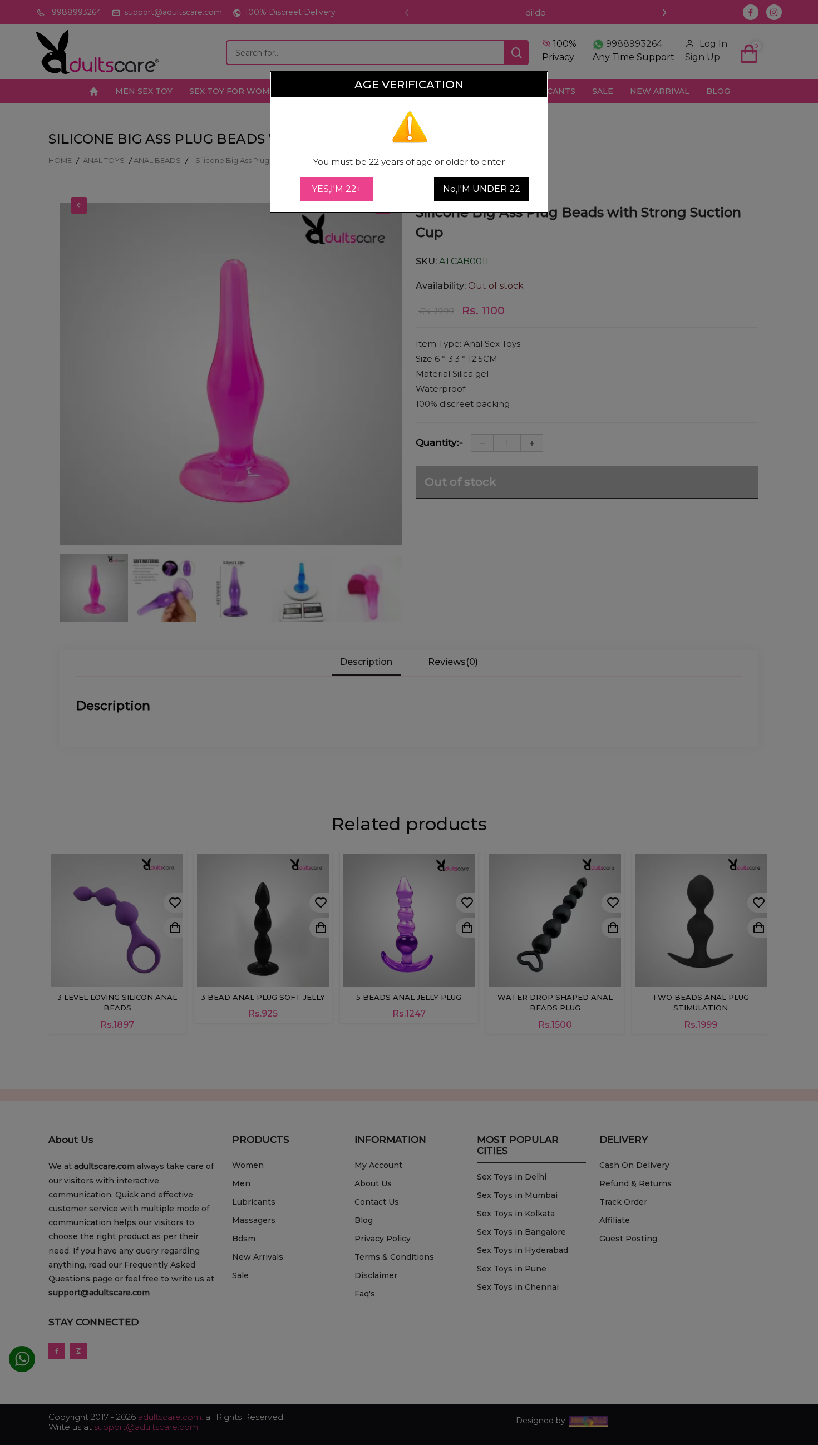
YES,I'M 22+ (337, 189)
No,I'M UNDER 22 (481, 189)
